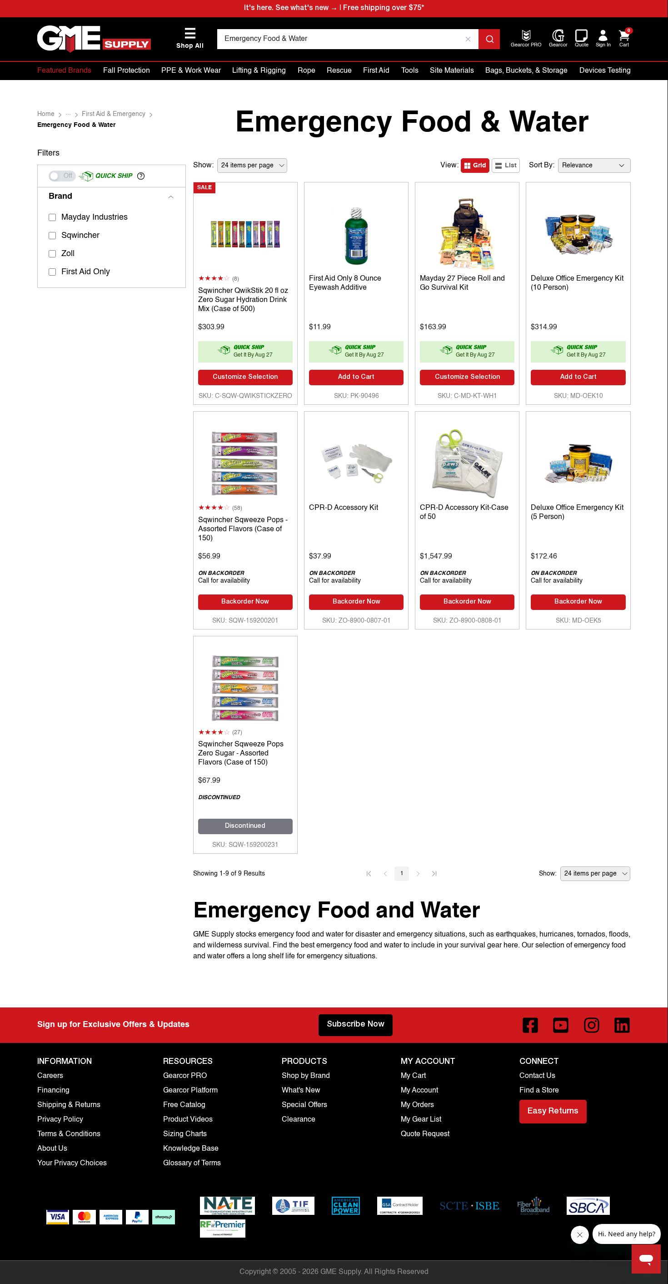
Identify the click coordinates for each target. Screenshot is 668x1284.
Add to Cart (356, 377)
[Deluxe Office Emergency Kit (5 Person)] (578, 461)
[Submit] (489, 39)
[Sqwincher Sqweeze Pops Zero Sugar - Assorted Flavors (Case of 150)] (245, 685)
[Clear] (468, 39)
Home (46, 114)
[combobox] (358, 39)
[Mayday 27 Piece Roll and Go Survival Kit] (467, 231)
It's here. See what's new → (291, 8)
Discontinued (245, 826)
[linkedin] (622, 1025)
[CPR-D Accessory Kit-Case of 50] (467, 461)
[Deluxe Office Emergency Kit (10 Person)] (578, 231)
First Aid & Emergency (113, 114)
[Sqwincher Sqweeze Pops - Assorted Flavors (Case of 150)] (245, 461)
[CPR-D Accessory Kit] (356, 461)
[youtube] (560, 1025)
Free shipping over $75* (383, 8)
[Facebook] (530, 1025)
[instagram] (591, 1025)
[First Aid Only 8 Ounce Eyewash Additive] (356, 231)
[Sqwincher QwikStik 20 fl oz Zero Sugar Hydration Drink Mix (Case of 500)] (245, 231)
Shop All (190, 38)
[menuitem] (526, 46)
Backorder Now (245, 602)
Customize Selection (245, 377)
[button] (140, 176)
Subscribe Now (355, 1025)
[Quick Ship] (62, 176)
